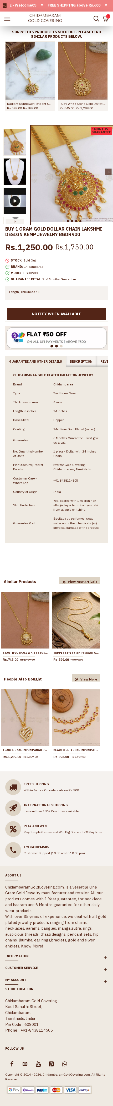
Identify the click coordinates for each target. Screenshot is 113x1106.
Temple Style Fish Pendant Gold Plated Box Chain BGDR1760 (76, 653)
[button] (35, 172)
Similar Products (20, 581)
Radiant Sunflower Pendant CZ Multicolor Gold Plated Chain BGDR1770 (30, 104)
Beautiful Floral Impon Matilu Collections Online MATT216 (76, 750)
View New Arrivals (82, 582)
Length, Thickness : (23, 292)
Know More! (32, 946)
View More (88, 679)
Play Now (95, 832)
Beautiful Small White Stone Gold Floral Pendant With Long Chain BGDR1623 (25, 653)
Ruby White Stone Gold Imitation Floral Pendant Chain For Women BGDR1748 (83, 104)
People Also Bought (23, 679)
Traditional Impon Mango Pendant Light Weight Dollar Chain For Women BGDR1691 (25, 750)
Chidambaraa (33, 267)
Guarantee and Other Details (35, 361)
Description (81, 361)
